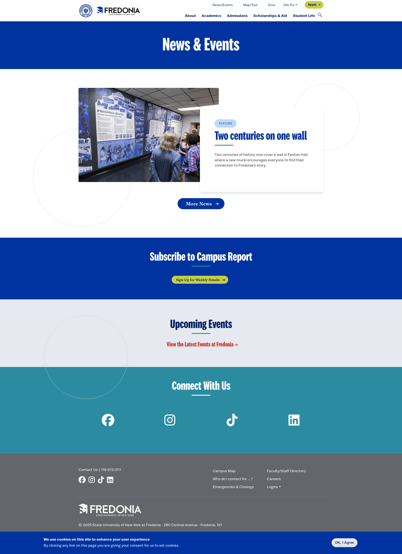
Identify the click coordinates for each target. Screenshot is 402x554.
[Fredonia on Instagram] (170, 420)
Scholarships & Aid (270, 15)
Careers (274, 479)
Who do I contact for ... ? (233, 479)
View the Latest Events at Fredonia (200, 344)
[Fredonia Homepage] (110, 10)
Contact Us (88, 469)
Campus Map (224, 471)
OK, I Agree (344, 543)
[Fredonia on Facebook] (108, 420)
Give (271, 5)
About (190, 15)
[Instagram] (93, 479)
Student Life (304, 15)
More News (199, 203)
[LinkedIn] (111, 479)
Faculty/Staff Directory (286, 471)
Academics (211, 15)
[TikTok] (102, 479)
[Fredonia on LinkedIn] (294, 420)
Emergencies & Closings (233, 487)
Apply (312, 4)
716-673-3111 (111, 469)
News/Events (223, 5)
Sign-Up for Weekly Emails (198, 279)
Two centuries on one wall (261, 136)
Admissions (237, 15)
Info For (289, 5)
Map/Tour (250, 5)
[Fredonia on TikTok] (232, 420)
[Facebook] (83, 479)
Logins (272, 487)
